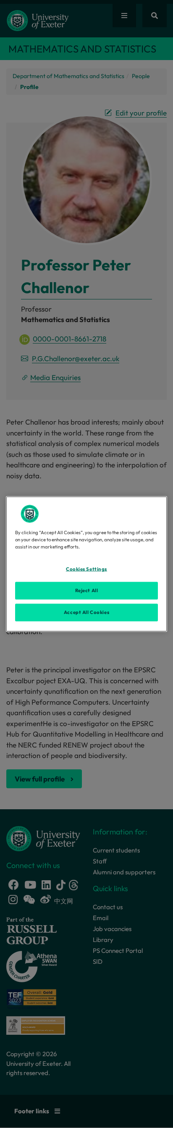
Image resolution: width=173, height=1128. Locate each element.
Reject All (86, 590)
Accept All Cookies (86, 612)
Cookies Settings (86, 569)
